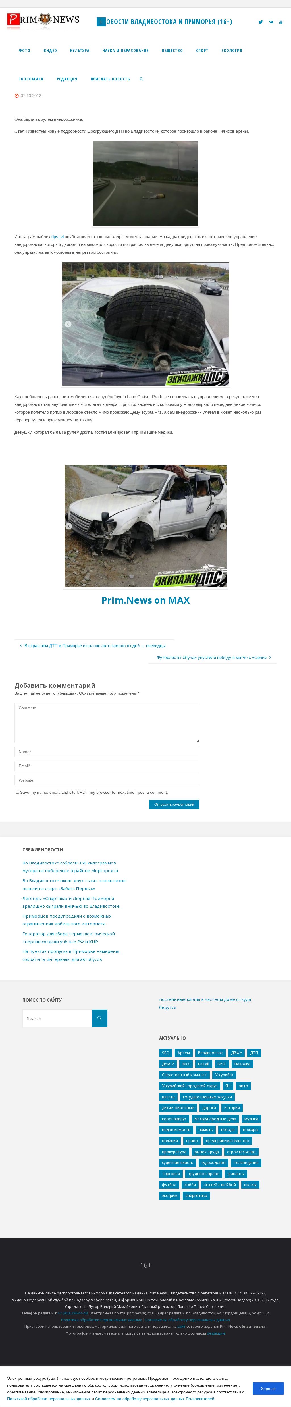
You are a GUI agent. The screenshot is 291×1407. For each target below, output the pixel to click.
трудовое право (203, 1173)
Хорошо (268, 1388)
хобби (190, 1184)
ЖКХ (186, 1064)
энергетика (196, 1195)
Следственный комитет (184, 1074)
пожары (250, 1129)
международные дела (215, 1118)
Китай (203, 1064)
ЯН (228, 1085)
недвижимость (176, 1129)
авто (243, 1085)
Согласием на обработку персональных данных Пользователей (154, 1398)
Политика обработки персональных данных (101, 1319)
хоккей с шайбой (220, 1184)
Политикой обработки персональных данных (49, 1398)
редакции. (216, 1333)
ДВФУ (236, 1052)
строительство (241, 1151)
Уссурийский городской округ (189, 1085)
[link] (141, 79)
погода (228, 1129)
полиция (170, 1140)
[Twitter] (261, 22)
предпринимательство (227, 1140)
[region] (145, 1386)
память (206, 1129)
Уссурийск (224, 1074)
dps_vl (57, 236)
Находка (242, 1064)
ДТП (254, 1052)
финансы (236, 1173)
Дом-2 (168, 1064)
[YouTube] (280, 22)
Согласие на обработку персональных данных (188, 1319)
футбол (169, 1184)
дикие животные (178, 1107)
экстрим (169, 1195)
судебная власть (177, 1162)
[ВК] (271, 22)
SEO (165, 1052)
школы (250, 1184)
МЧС (222, 1064)
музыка (251, 1118)
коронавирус (174, 1118)
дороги (209, 1107)
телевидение (246, 1162)
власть (168, 1097)
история (232, 1107)
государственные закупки (207, 1097)
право (192, 1140)
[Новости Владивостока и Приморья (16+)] (49, 21)
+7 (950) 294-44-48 (73, 1312)
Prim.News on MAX (145, 600)
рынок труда (207, 1151)
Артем (184, 1052)
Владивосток (210, 1052)
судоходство (213, 1162)
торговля (171, 1173)
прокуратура (174, 1151)
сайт (181, 1326)
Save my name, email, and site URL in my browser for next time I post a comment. (94, 792)
